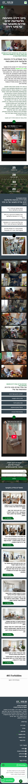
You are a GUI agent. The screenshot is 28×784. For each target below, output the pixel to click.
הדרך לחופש (22, 737)
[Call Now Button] (2, 777)
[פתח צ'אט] (20, 781)
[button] (2, 7)
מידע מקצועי (21, 734)
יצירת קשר (22, 740)
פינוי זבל (24, 53)
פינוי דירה (22, 725)
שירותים (23, 731)
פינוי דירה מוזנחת (21, 68)
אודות (23, 728)
